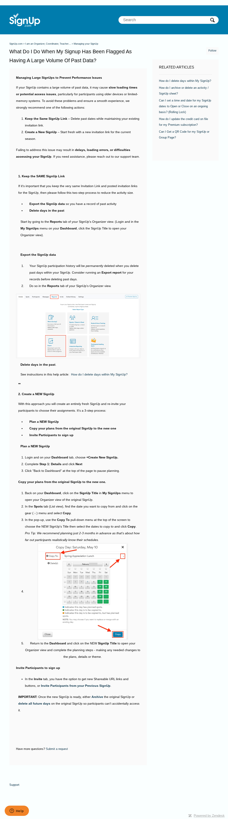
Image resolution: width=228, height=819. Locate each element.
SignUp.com (15, 43)
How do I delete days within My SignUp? (99, 374)
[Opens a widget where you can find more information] (16, 811)
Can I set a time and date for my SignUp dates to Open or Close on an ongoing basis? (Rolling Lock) (185, 106)
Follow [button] (212, 50)
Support (14, 784)
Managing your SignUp (86, 43)
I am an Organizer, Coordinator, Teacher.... (48, 43)
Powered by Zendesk (209, 815)
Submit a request (57, 749)
